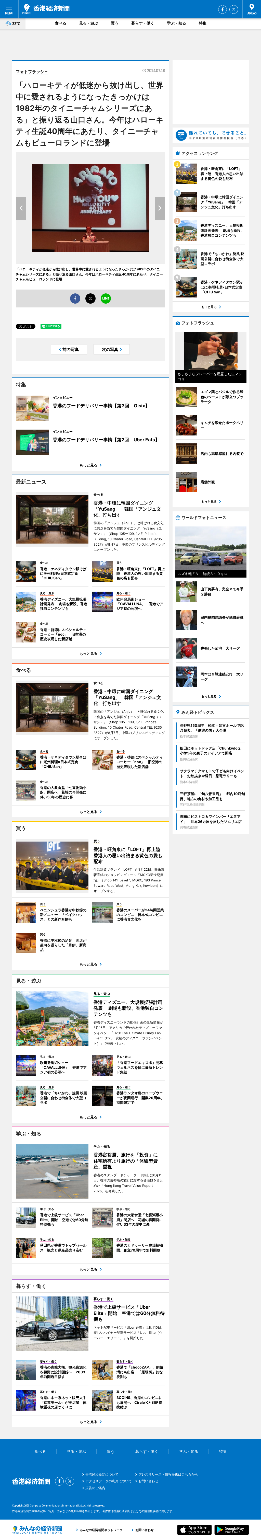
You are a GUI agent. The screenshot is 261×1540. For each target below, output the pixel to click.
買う (115, 23)
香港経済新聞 (46, 9)
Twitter (233, 9)
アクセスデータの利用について (108, 1481)
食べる (60, 23)
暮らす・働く (142, 23)
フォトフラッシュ (32, 71)
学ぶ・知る (176, 23)
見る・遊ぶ (88, 23)
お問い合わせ (148, 1481)
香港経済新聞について (102, 1474)
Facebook (222, 9)
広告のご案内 (95, 1488)
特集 (202, 23)
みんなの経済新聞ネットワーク (37, 1530)
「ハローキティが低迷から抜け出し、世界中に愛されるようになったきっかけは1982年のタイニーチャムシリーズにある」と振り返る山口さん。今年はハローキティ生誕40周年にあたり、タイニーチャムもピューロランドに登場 (89, 274)
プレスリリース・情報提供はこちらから (168, 1474)
